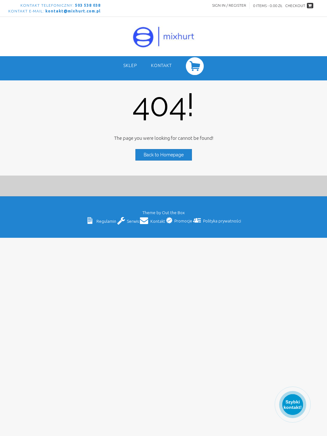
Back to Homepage (164, 154)
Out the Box (173, 212)
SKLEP (130, 65)
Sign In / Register (229, 5)
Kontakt (161, 65)
